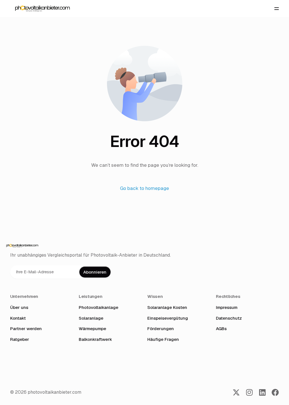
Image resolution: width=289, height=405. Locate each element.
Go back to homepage (144, 188)
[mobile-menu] (274, 8)
